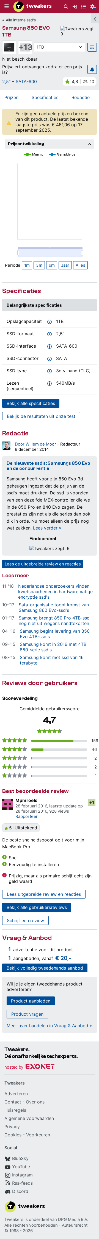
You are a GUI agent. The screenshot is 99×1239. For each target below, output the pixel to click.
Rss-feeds (22, 1183)
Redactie (81, 97)
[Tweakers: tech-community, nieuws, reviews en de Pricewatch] (32, 6)
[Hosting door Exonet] (29, 1067)
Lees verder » (47, 528)
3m (39, 265)
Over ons (35, 1102)
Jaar (65, 265)
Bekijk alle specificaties (31, 403)
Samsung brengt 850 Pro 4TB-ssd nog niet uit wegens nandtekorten (54, 620)
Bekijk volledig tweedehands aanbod (45, 968)
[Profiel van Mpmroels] (7, 804)
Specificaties (45, 97)
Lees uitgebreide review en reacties (44, 894)
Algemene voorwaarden (29, 1118)
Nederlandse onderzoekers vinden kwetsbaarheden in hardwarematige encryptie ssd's (55, 591)
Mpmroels (26, 800)
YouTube (21, 1166)
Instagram (22, 1175)
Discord (20, 1191)
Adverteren (16, 1093)
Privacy (12, 1126)
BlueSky (20, 1158)
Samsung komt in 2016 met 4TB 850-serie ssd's (53, 646)
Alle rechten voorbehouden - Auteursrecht (45, 1225)
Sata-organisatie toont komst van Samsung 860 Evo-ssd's (54, 607)
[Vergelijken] (92, 47)
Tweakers (13, 1219)
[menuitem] (66, 6)
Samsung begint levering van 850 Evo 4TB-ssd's (55, 633)
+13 (25, 47)
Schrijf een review (25, 920)
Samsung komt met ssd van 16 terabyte (52, 660)
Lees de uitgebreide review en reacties (43, 564)
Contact (12, 1102)
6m (52, 265)
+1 (91, 802)
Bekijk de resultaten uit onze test (41, 416)
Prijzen (11, 97)
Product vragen (27, 1014)
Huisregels (15, 1110)
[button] (6, 6)
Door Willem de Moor (36, 444)
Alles (80, 265)
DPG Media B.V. (73, 1219)
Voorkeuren (38, 1134)
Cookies (12, 1134)
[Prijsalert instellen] (92, 69)
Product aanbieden (30, 1001)
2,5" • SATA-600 (19, 81)
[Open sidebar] (95, 18)
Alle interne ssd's (21, 20)
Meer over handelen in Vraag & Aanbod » (49, 1025)
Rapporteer (26, 816)
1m (27, 265)
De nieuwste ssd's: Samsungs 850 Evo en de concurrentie (48, 466)
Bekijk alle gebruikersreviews (37, 907)
